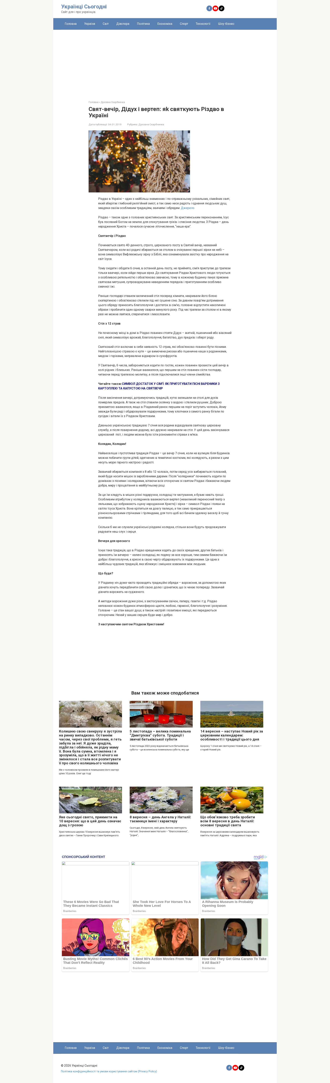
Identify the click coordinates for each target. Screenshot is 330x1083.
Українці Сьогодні (84, 6)
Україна (89, 24)
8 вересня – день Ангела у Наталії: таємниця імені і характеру (160, 819)
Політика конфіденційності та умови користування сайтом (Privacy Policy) (109, 1071)
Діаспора (122, 24)
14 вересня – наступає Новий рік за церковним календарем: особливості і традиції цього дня (231, 735)
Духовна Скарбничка (151, 124)
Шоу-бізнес (226, 24)
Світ (106, 24)
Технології (203, 24)
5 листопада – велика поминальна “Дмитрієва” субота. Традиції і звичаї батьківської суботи (160, 735)
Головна (71, 24)
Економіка (164, 24)
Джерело (187, 208)
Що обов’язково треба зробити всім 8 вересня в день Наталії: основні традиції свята (227, 821)
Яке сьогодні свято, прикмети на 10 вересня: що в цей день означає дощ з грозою (90, 821)
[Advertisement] (165, 62)
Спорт (184, 24)
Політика (143, 24)
